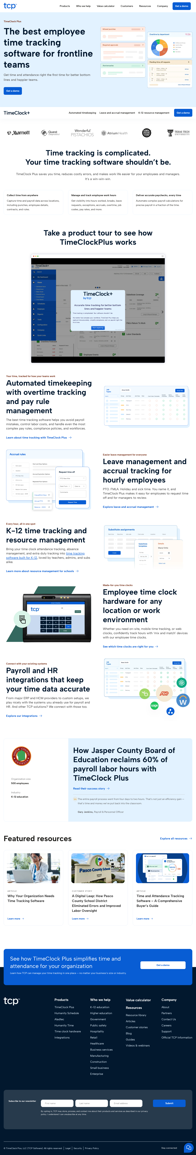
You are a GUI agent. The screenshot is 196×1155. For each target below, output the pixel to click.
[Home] (12, 1001)
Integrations (62, 1037)
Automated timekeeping (82, 112)
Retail (93, 1037)
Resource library (136, 1015)
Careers (167, 1025)
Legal (67, 1148)
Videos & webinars (138, 1045)
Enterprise (96, 1074)
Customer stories (137, 1027)
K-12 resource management (153, 112)
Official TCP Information (177, 1037)
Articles (130, 1021)
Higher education (101, 1013)
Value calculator (106, 6)
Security (78, 1148)
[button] (13, 91)
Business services (101, 1049)
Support (167, 1031)
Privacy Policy (92, 1148)
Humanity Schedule (67, 1013)
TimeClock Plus (64, 1007)
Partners (167, 1013)
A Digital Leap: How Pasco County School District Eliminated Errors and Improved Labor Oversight (96, 903)
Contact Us (169, 1019)
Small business (99, 1068)
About (165, 1007)
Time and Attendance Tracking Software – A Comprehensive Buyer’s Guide (160, 901)
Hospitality (97, 1031)
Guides (130, 1039)
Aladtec (59, 1019)
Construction (98, 1061)
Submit (169, 1103)
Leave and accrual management (117, 112)
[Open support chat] (189, 1148)
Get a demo (183, 112)
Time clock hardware (68, 1031)
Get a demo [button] (181, 6)
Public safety (98, 1025)
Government (98, 1019)
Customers (127, 6)
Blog (129, 1033)
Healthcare (97, 1043)
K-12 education (99, 1007)
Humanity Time (64, 1025)
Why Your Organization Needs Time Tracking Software (31, 898)
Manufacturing (99, 1055)
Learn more (14, 918)
